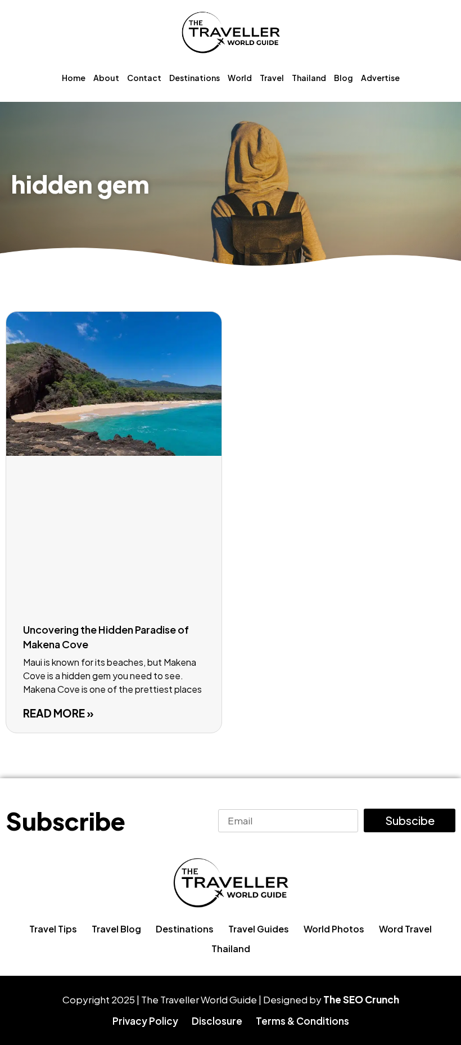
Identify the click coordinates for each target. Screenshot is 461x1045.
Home (73, 78)
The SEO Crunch (361, 999)
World (240, 78)
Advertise (380, 78)
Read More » (58, 713)
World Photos (334, 929)
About (106, 78)
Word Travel (405, 929)
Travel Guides (258, 929)
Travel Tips (53, 929)
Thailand (309, 78)
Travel (272, 78)
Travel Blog (116, 929)
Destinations (194, 78)
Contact (144, 78)
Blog (343, 78)
